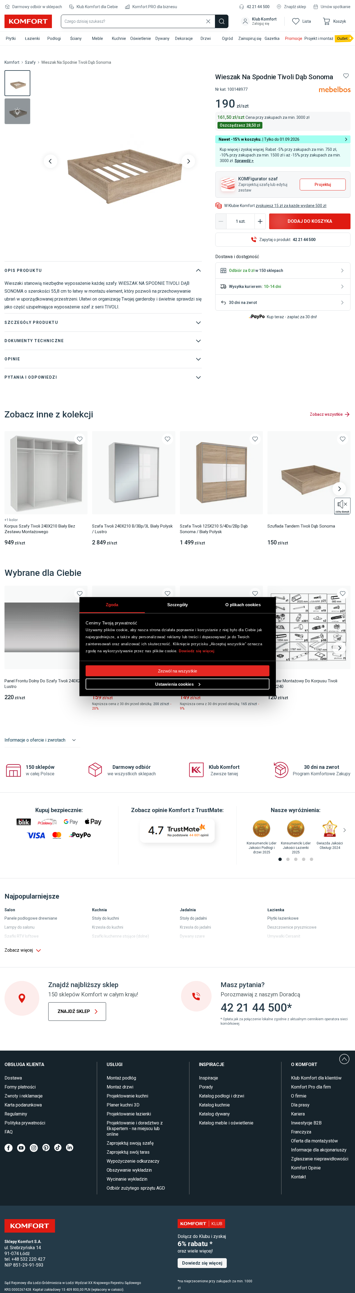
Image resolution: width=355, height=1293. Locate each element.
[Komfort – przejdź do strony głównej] (29, 1226)
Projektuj (323, 184)
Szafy (30, 62)
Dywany (162, 38)
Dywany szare (192, 936)
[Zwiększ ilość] (260, 221)
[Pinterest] (46, 1148)
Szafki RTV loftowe (21, 936)
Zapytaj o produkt (287, 239)
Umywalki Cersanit (283, 936)
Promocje (293, 38)
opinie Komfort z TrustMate (187, 810)
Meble (97, 38)
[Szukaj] (221, 21)
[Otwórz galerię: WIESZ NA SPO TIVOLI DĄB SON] (119, 161)
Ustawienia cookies (174, 683)
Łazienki (32, 38)
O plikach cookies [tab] (243, 604)
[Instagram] (34, 1148)
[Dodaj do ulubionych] (346, 75)
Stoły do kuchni (105, 918)
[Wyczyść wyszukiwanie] (208, 21)
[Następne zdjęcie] (188, 161)
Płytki (11, 38)
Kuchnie (119, 38)
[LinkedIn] (69, 1148)
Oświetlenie (140, 38)
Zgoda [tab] (112, 604)
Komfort (11, 62)
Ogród (227, 38)
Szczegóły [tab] (177, 604)
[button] (259, 21)
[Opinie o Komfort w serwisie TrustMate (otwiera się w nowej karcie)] (177, 831)
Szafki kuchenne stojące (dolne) (120, 936)
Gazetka (272, 38)
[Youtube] (21, 1148)
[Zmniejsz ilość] (220, 221)
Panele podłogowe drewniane (30, 918)
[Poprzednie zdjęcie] (50, 161)
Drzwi (206, 38)
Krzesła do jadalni (195, 927)
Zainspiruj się (249, 38)
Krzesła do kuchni (107, 927)
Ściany (76, 38)
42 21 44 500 (258, 6)
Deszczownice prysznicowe (292, 927)
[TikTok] (57, 1148)
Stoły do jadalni (193, 918)
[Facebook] (8, 1148)
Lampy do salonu (19, 927)
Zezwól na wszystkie (177, 670)
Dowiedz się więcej (196, 651)
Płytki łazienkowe (283, 918)
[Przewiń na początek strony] (344, 1059)
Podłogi (54, 38)
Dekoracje (184, 38)
